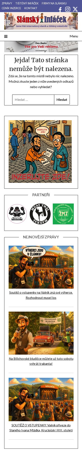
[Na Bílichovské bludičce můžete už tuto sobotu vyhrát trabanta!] (41, 353)
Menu (74, 36)
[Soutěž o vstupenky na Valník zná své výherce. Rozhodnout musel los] (41, 287)
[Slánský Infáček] (41, 21)
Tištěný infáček (26, 3)
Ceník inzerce (11, 8)
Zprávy (7, 3)
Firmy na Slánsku (54, 3)
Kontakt (30, 8)
